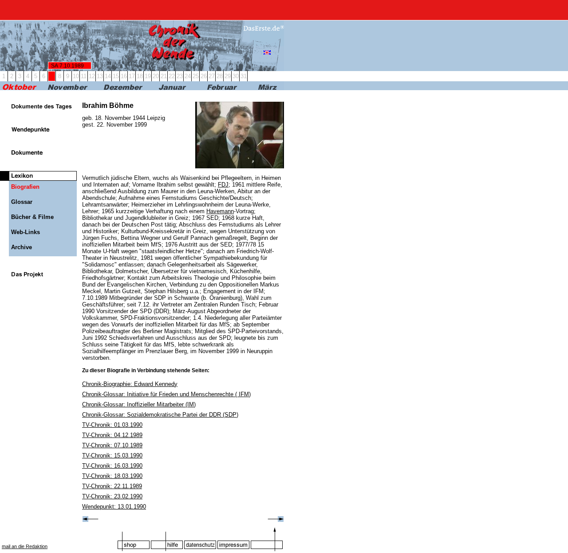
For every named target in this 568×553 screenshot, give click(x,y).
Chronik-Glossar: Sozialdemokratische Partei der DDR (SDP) (160, 414)
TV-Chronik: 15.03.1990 (112, 455)
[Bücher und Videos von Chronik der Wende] (134, 539)
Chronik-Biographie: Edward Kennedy (130, 384)
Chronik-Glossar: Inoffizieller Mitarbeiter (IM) (139, 404)
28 (220, 76)
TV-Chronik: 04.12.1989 (112, 435)
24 (188, 76)
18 (140, 76)
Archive (21, 247)
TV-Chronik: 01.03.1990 (112, 425)
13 (100, 76)
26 (204, 76)
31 (244, 76)
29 (228, 76)
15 (116, 76)
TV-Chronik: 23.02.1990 (112, 496)
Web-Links (25, 232)
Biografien (25, 186)
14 (108, 76)
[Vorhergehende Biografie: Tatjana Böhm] (90, 520)
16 (124, 76)
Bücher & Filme (32, 217)
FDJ (223, 184)
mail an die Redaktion (24, 546)
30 (236, 76)
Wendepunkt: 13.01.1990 (114, 506)
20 (156, 76)
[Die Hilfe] (167, 539)
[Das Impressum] (233, 539)
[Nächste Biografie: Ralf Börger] (276, 520)
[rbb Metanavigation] (284, 10)
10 (76, 76)
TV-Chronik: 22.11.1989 (112, 486)
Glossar (21, 202)
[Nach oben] (267, 539)
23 (180, 76)
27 (212, 76)
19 (148, 76)
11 (84, 76)
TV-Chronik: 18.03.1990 (112, 476)
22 (172, 76)
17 (132, 76)
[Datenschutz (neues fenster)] (200, 539)
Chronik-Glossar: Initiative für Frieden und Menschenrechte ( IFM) (166, 394)
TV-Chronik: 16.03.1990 (112, 465)
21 (164, 76)
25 (196, 76)
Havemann (220, 211)
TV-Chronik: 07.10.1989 (112, 445)
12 (92, 76)
